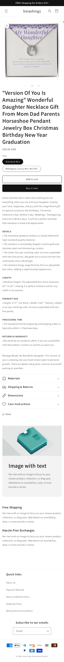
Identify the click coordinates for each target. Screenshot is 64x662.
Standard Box (13, 161)
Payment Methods (15, 589)
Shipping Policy (14, 603)
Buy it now (32, 188)
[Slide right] (38, 85)
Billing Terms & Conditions (19, 610)
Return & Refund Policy (17, 596)
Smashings (26, 656)
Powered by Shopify (40, 656)
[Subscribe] (47, 631)
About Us (11, 582)
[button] (6, 11)
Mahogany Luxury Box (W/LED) (22, 168)
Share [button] (8, 414)
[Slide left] (25, 85)
